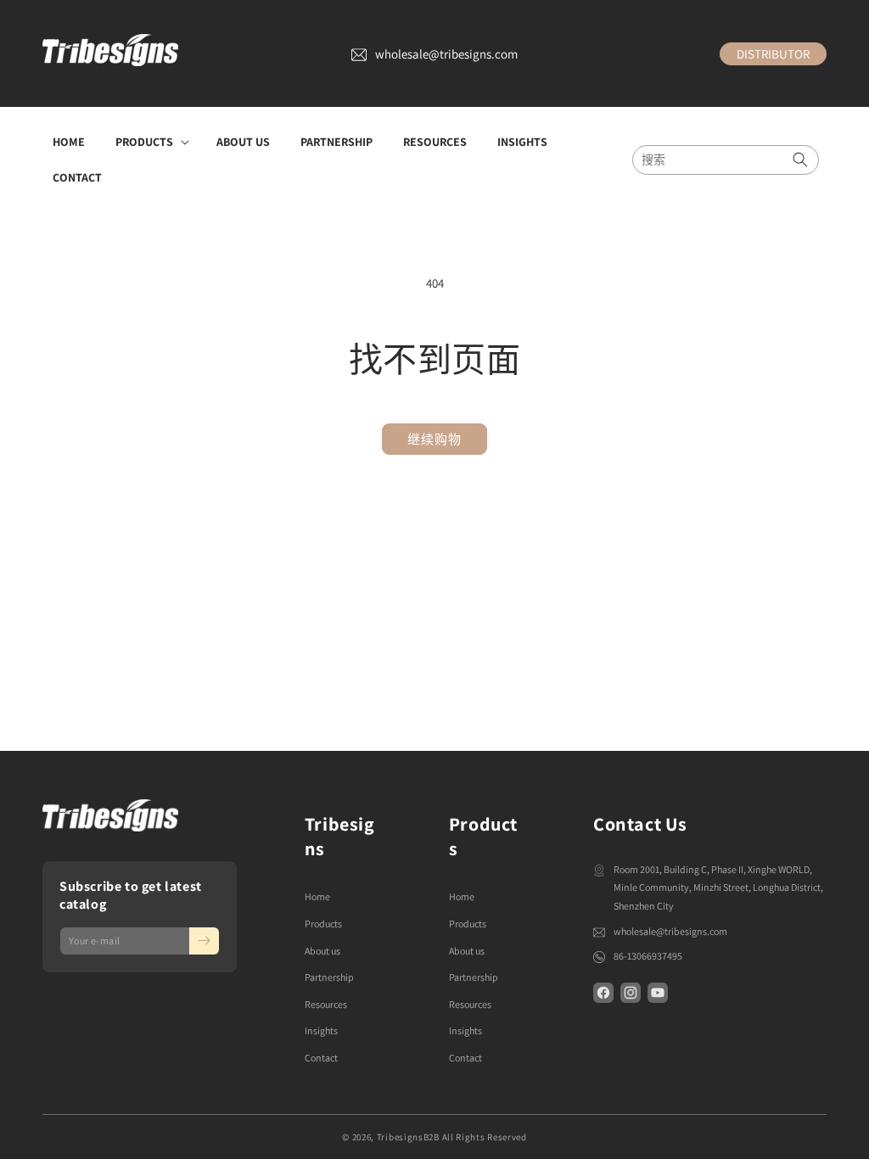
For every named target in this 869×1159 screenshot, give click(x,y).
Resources (326, 1004)
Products (323, 923)
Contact (321, 1057)
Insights (321, 1030)
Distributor (773, 54)
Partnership (329, 977)
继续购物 (434, 439)
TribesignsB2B (408, 1137)
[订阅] (204, 941)
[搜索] (800, 160)
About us (322, 950)
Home (317, 896)
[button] (150, 142)
